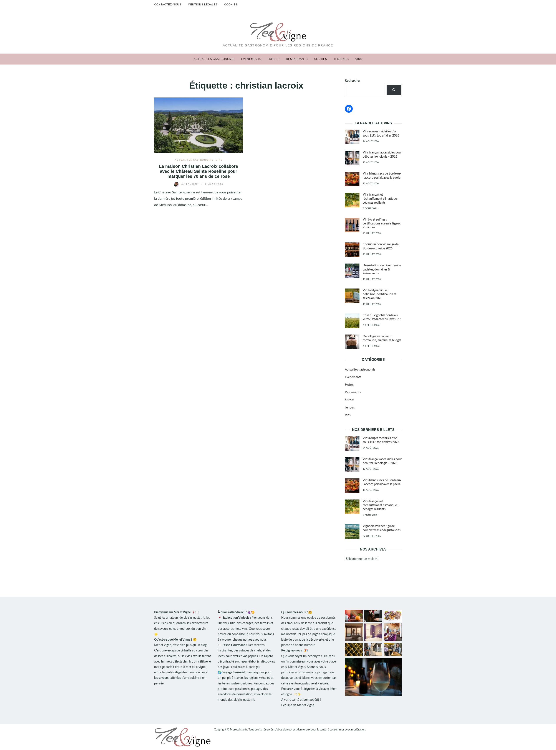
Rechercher (352, 80)
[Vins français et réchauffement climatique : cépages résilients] (352, 200)
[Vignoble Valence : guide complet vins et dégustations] (352, 531)
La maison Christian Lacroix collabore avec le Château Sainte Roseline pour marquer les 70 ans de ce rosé (198, 171)
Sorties (320, 59)
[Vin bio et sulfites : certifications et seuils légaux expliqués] (352, 225)
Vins (358, 59)
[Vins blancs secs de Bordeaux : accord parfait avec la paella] (352, 179)
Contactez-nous (167, 4)
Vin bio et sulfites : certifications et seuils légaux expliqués (381, 223)
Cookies (230, 4)
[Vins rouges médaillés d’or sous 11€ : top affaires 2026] (352, 137)
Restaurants (297, 59)
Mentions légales (203, 4)
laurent (190, 184)
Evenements (251, 59)
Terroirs (341, 59)
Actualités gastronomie (214, 59)
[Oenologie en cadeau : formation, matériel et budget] (352, 342)
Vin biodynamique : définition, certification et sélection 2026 (379, 294)
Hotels (274, 59)
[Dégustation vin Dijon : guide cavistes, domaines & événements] (352, 271)
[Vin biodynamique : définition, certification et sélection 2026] (352, 295)
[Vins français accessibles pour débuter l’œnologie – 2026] (352, 158)
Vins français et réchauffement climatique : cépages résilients (380, 198)
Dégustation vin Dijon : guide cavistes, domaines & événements (382, 269)
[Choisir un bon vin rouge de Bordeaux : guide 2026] (352, 249)
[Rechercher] (394, 90)
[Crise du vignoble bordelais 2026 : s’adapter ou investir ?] (352, 320)
